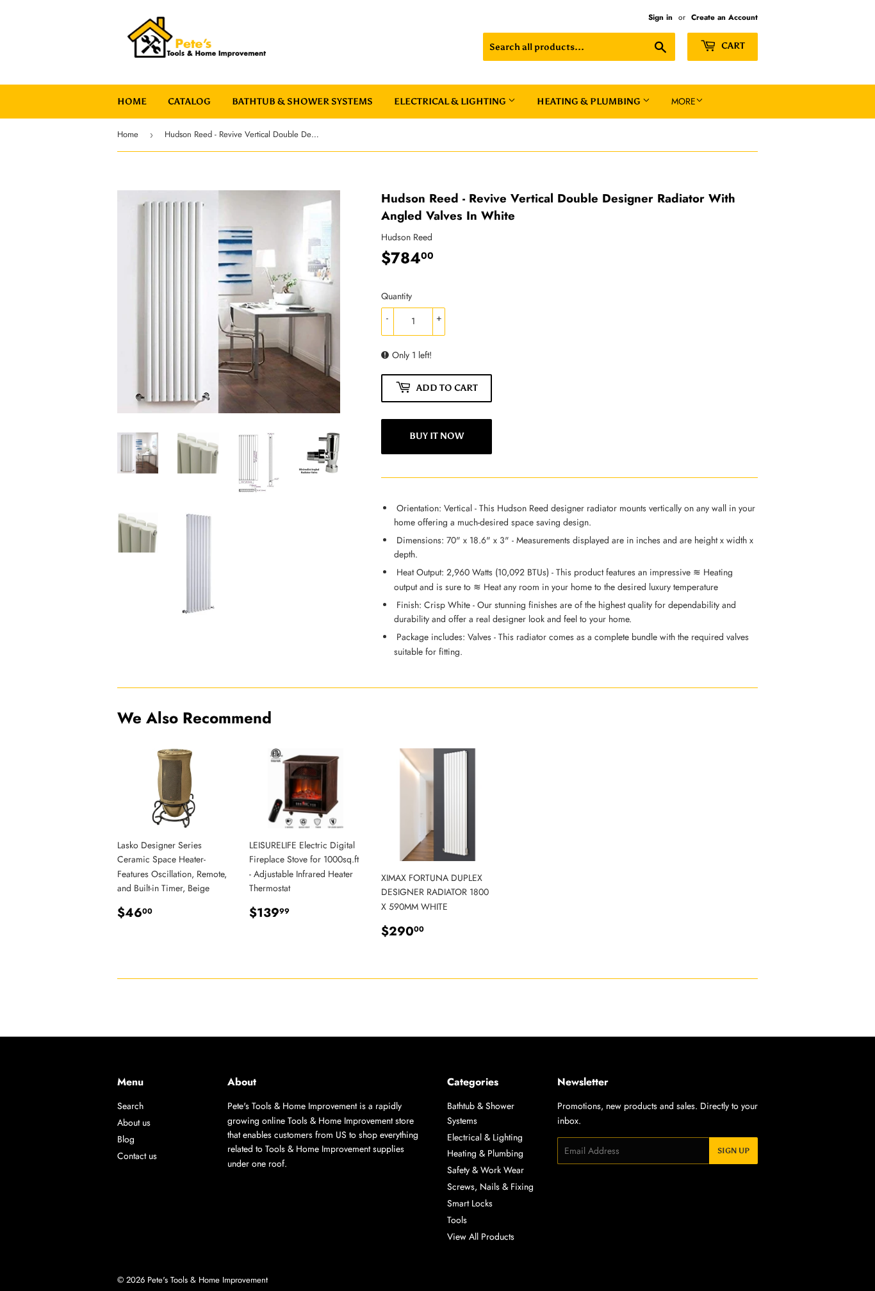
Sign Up (733, 1150)
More (683, 101)
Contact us (137, 1155)
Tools (457, 1219)
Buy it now (436, 436)
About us (134, 1122)
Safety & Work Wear (485, 1170)
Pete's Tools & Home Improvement (207, 1280)
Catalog (189, 101)
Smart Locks (470, 1203)
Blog (126, 1139)
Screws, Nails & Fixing (490, 1186)
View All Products (480, 1236)
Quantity (396, 296)
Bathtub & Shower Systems (302, 101)
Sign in (660, 17)
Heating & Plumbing (589, 101)
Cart (732, 45)
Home (132, 101)
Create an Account (724, 17)
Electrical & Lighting (451, 101)
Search (130, 1105)
